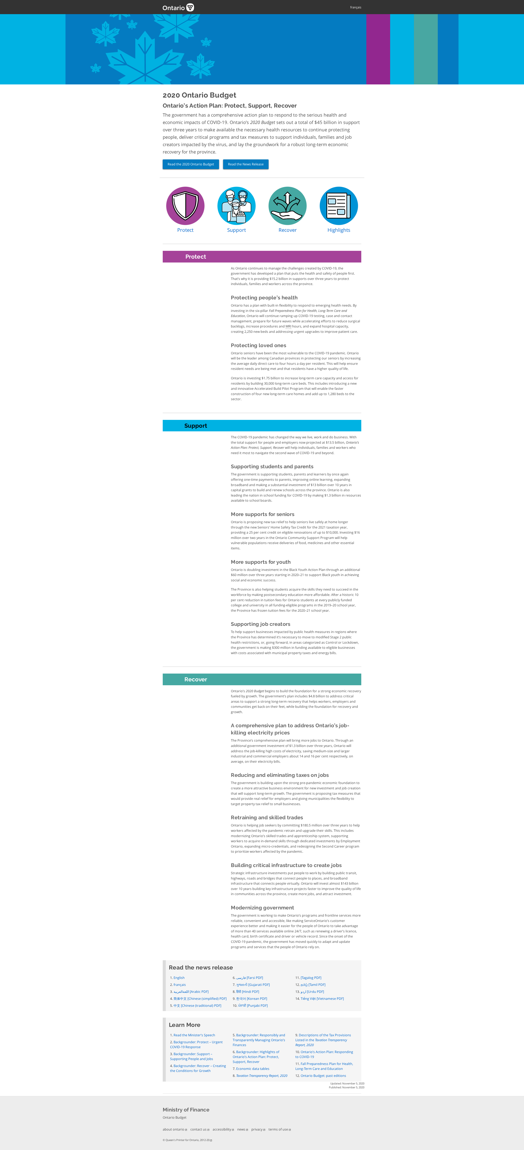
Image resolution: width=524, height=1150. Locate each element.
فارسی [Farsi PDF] (249, 977)
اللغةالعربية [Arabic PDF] (191, 991)
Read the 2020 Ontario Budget (191, 164)
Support (236, 229)
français (355, 7)
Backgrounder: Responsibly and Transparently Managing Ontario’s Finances (259, 1040)
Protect (185, 229)
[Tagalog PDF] (311, 977)
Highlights (339, 229)
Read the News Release (246, 164)
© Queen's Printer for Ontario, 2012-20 (186, 1140)
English (179, 977)
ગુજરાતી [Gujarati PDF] (253, 984)
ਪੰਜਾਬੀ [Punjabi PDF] (253, 1005)
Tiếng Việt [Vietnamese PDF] (322, 998)
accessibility (222, 1129)
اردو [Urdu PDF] (312, 991)
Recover (288, 229)
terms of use (279, 1129)
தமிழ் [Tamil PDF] (313, 984)
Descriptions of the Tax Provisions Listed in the (323, 1040)
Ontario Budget (174, 1117)
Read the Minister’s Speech (194, 1035)
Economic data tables (252, 1068)
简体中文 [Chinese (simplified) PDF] (200, 998)
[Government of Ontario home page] (211, 7)
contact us (198, 1129)
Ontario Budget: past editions (323, 1075)
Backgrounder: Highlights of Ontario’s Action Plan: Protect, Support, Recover (256, 1057)
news (241, 1129)
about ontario (174, 1129)
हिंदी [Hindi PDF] (247, 991)
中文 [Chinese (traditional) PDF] (197, 1005)
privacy (257, 1129)
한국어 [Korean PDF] (251, 998)
